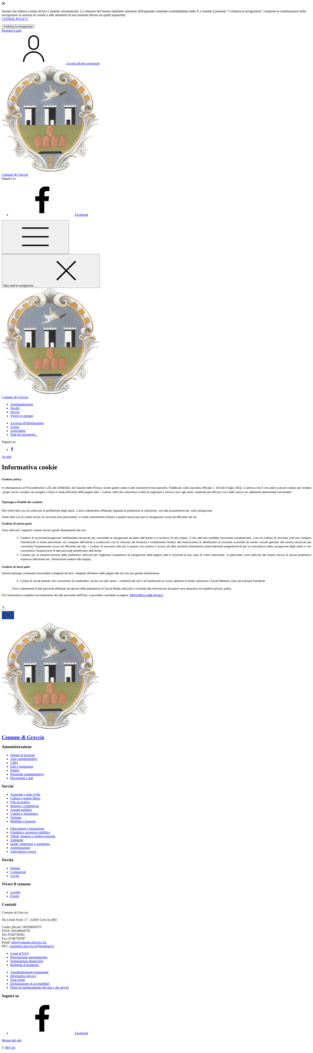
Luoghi (15, 892)
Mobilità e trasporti (23, 821)
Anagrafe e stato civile (25, 794)
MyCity (10, 1047)
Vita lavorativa (20, 802)
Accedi (6, 457)
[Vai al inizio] (3, 608)
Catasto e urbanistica (24, 813)
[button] (21, 404)
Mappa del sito (12, 1040)
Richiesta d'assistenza (24, 965)
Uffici (14, 763)
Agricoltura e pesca (23, 851)
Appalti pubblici (21, 810)
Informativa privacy (23, 976)
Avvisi (14, 876)
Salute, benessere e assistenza (30, 844)
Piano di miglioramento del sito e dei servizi (39, 987)
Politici (15, 770)
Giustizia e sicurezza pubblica (30, 832)
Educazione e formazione (27, 828)
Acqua (14, 427)
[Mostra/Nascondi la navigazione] (35, 237)
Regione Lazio (12, 30)
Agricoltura (18, 431)
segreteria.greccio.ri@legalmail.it (32, 946)
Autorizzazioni (20, 848)
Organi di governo (22, 755)
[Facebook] (12, 449)
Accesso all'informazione (27, 423)
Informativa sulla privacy (146, 595)
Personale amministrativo (27, 774)
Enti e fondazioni (21, 766)
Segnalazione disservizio (26, 961)
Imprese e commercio (24, 806)
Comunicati (18, 872)
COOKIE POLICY (15, 19)
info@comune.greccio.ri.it (28, 942)
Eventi (14, 896)
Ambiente (16, 840)
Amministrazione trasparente (29, 972)
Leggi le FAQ (19, 953)
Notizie (15, 868)
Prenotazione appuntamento (28, 957)
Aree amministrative (23, 759)
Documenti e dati (21, 778)
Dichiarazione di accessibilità (29, 983)
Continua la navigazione (18, 26)
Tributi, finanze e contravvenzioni (32, 836)
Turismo (15, 817)
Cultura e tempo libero (25, 798)
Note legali (17, 980)
